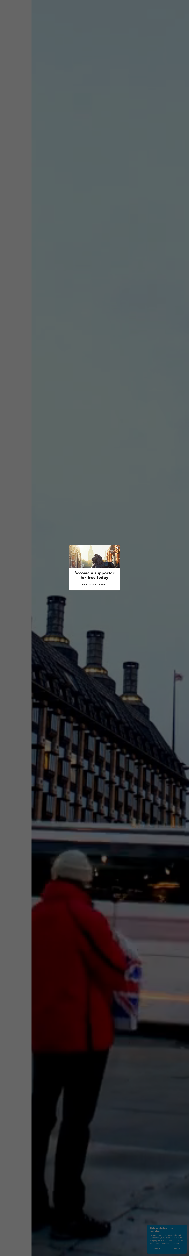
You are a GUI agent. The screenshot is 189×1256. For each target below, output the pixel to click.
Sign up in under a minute (94, 584)
